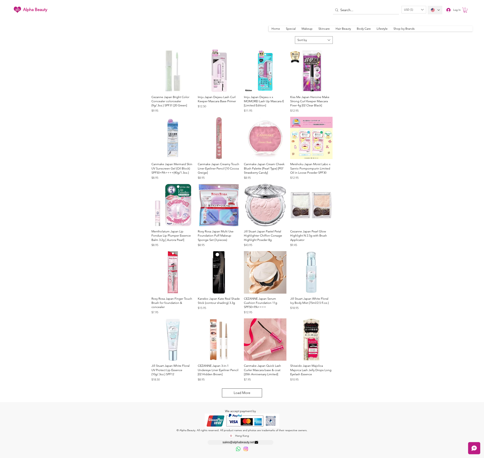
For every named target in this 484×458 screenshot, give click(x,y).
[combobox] (314, 40)
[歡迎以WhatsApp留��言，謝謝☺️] (238, 449)
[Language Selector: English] (435, 10)
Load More (242, 393)
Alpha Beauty (35, 9)
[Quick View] (172, 71)
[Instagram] (246, 449)
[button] (414, 9)
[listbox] (414, 9)
